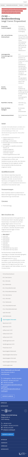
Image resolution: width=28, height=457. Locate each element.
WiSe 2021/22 (6, 244)
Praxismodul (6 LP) (7, 348)
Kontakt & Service (7, 434)
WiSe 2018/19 (6, 238)
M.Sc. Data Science (7, 295)
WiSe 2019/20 (6, 239)
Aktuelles (4, 439)
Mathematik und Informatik (11, 5)
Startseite (3, 5)
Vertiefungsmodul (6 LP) (8, 341)
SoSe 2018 (5, 236)
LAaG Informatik (6, 312)
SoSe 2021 (5, 243)
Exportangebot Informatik (9, 319)
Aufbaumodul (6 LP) (7, 334)
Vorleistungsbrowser (8, 365)
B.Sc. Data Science (7, 277)
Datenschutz (4, 406)
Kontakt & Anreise (7, 396)
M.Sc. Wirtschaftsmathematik (10, 309)
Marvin (15, 258)
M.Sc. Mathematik (7, 302)
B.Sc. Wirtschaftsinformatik (9, 288)
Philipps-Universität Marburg (6, 411)
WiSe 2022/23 (6, 246)
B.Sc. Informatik (22, 103)
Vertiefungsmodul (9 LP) (8, 344)
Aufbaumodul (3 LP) (7, 330)
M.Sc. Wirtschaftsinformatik (9, 305)
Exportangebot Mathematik (9, 351)
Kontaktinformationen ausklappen (25, 410)
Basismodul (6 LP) (7, 323)
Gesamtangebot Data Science (10, 355)
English (25, 2)
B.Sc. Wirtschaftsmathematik (10, 291)
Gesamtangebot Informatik (9, 358)
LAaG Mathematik (7, 316)
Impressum (4, 403)
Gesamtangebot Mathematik (10, 362)
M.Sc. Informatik (6, 298)
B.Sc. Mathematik (7, 284)
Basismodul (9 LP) (7, 326)
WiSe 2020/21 (6, 241)
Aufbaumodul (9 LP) (7, 337)
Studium (21, 5)
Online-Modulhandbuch (8, 274)
